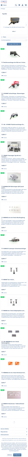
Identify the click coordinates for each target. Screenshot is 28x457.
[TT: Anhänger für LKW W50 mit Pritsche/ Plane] (14, 21)
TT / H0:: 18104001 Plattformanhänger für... (13, 124)
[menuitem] (3, 5)
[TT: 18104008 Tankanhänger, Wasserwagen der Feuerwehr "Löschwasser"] (14, 85)
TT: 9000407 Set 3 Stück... (8, 279)
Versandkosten (23, 438)
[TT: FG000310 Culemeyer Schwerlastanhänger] (14, 240)
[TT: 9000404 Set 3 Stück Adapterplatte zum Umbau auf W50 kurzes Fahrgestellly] (14, 302)
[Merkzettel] (19, 5)
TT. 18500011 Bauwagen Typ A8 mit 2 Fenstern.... (11, 156)
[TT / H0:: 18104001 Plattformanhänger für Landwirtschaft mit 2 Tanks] (14, 116)
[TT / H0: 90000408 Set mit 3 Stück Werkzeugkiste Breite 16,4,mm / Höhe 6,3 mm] (14, 333)
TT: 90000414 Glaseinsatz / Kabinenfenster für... (12, 404)
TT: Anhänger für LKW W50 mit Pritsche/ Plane (14, 27)
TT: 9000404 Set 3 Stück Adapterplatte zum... (13, 310)
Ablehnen (9, 455)
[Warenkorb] (25, 5)
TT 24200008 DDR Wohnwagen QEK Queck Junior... (12, 187)
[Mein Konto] (22, 5)
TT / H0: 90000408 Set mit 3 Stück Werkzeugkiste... (10, 342)
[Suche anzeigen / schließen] (15, 5)
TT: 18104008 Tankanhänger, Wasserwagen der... (13, 94)
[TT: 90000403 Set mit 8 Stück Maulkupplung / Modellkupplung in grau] (14, 209)
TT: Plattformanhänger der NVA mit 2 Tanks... (13, 62)
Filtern (4, 37)
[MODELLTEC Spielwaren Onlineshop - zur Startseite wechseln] (4, 2)
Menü (5, 5)
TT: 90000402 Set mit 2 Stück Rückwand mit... (13, 372)
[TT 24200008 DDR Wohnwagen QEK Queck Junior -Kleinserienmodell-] (14, 178)
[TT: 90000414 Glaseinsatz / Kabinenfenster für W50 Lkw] (14, 395)
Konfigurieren (17, 455)
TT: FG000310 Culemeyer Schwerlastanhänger (13, 248)
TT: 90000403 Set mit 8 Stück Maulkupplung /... (13, 218)
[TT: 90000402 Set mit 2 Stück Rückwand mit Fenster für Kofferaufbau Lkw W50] (14, 364)
